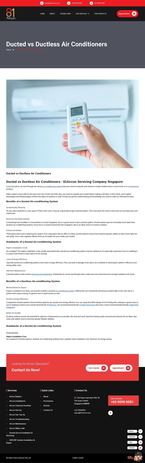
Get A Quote (94, 368)
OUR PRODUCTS (100, 14)
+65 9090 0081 (77, 3)
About (52, 14)
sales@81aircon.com (52, 3)
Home (42, 14)
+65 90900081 (80, 410)
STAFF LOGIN (77, 458)
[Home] (10, 13)
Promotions (65, 14)
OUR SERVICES (81, 14)
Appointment (124, 14)
